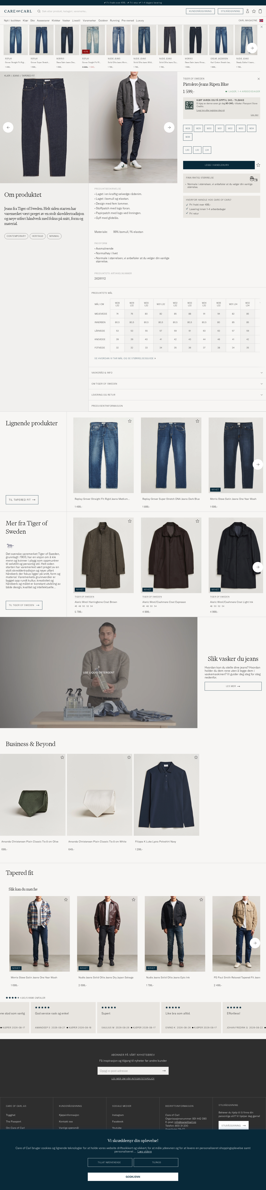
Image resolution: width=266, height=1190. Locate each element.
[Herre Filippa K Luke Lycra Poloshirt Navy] (166, 795)
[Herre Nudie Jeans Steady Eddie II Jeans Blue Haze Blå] (247, 40)
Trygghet (10, 1115)
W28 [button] (187, 128)
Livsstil (76, 20)
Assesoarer (43, 20)
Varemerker (89, 20)
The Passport (13, 1121)
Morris (60, 58)
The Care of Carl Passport (133, 2)
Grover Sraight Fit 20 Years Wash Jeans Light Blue (91, 62)
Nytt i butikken (12, 20)
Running (114, 20)
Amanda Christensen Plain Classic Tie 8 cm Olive (29, 841)
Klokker (56, 20)
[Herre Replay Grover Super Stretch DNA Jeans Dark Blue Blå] (41, 40)
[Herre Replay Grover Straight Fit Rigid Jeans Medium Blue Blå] (16, 40)
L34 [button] (207, 150)
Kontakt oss (66, 1121)
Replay (8, 58)
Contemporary (16, 236)
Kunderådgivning (200, 11)
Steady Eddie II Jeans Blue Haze (245, 62)
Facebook (117, 1121)
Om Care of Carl (15, 1127)
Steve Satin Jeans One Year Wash (65, 62)
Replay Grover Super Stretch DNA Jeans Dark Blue (171, 498)
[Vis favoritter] (254, 11)
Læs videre (145, 1151)
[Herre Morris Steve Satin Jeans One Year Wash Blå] (67, 40)
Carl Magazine (248, 20)
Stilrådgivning (230, 11)
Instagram (118, 1115)
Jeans (16, 75)
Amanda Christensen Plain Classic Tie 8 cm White (97, 841)
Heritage (37, 236)
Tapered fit (28, 75)
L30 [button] (187, 150)
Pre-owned (128, 20)
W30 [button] (209, 128)
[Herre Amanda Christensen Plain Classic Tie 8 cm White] (99, 795)
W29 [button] (198, 128)
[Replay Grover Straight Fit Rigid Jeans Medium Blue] (103, 495)
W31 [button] (220, 128)
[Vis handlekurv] (260, 11)
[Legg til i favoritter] (129, 422)
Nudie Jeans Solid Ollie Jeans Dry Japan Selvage (106, 977)
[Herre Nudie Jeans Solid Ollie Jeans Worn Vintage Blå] (118, 40)
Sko (32, 20)
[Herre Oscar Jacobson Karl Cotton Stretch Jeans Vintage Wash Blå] (221, 40)
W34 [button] (251, 128)
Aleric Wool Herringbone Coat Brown (96, 602)
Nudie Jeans (114, 58)
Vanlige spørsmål (69, 1127)
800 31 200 (181, 1125)
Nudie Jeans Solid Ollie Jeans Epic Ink (168, 977)
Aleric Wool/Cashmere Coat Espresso (164, 602)
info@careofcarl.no (185, 1122)
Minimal (54, 236)
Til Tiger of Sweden (22, 605)
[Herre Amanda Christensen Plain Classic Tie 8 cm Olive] (33, 795)
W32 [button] (230, 128)
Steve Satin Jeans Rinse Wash (194, 62)
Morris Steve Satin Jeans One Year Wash (34, 977)
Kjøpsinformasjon (69, 1115)
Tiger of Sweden (193, 78)
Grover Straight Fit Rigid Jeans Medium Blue (15, 62)
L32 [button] (197, 150)
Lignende (32, 423)
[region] (133, 1017)
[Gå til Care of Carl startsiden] (18, 11)
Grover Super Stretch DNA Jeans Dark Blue (39, 62)
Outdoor (103, 20)
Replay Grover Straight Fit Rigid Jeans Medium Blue (101, 499)
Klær (25, 20)
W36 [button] (187, 137)
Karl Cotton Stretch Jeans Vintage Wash (221, 62)
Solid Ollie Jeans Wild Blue (143, 62)
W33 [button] (241, 128)
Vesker (66, 20)
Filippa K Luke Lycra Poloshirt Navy (155, 841)
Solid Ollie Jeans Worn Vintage (117, 62)
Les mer (254, 115)
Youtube (116, 1127)
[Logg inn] (247, 11)
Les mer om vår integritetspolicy (133, 1079)
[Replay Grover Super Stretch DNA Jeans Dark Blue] (171, 495)
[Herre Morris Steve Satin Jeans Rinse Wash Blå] (195, 40)
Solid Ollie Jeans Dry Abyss (167, 62)
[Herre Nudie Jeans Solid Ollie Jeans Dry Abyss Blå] (170, 40)
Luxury (140, 20)
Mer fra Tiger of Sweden (26, 527)
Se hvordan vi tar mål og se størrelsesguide (124, 358)
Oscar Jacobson (219, 58)
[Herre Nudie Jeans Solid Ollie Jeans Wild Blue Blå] (144, 40)
